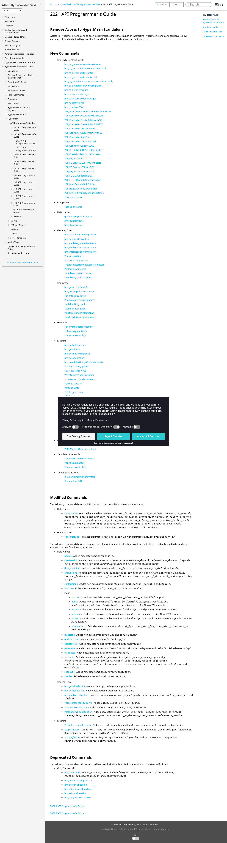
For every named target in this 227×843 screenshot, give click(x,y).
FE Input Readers (18, 225)
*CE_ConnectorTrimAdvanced (80, 141)
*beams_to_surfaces (75, 295)
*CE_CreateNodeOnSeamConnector (83, 150)
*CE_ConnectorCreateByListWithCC (83, 120)
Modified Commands (212, 31)
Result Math (13, 103)
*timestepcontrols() (75, 335)
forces (74, 609)
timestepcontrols (73, 225)
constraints (77, 597)
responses (69, 652)
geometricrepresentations (78, 216)
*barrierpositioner (74, 256)
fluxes (74, 601)
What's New (10, 17)
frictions (68, 588)
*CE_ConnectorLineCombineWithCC (83, 132)
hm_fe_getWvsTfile (74, 102)
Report (17, 114)
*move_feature (72, 737)
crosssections (71, 560)
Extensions (13, 70)
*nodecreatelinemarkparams (79, 300)
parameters (70, 648)
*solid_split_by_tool (74, 304)
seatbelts (69, 657)
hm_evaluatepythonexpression (80, 234)
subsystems (70, 513)
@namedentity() (73, 481)
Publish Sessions (12, 49)
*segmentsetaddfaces (76, 707)
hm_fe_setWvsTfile (74, 107)
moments (76, 614)
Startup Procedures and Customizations (16, 31)
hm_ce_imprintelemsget (77, 94)
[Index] (215, 7)
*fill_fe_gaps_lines (73, 392)
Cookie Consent (161, 829)
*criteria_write (71, 387)
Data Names (15, 216)
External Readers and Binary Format (20, 76)
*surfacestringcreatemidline (79, 312)
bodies (67, 555)
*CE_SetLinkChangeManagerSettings (84, 192)
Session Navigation (13, 45)
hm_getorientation (74, 357)
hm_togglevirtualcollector (78, 797)
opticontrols (70, 643)
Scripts (13, 233)
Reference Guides (19, 66)
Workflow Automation (15, 58)
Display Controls (12, 41)
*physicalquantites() (75, 462)
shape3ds (69, 671)
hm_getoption (84, 711)
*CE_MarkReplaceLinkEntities (79, 184)
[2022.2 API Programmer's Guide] (162, 4)
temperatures (78, 626)
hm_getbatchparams (75, 345)
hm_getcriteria (72, 349)
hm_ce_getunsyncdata (76, 89)
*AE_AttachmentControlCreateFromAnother (87, 111)
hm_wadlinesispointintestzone (80, 251)
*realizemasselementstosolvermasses (84, 264)
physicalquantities (74, 220)
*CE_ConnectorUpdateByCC (79, 145)
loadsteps (69, 634)
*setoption (70, 711)
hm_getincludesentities (76, 239)
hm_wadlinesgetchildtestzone (80, 247)
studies (68, 676)
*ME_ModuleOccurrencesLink (80, 449)
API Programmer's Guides (22, 123)
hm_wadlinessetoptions (76, 695)
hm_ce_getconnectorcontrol (79, 72)
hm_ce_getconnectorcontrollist (80, 77)
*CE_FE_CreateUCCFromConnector (82, 162)
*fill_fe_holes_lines (73, 396)
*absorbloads (71, 536)
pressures (76, 618)
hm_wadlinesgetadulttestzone (80, 243)
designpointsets (72, 568)
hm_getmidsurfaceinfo (76, 287)
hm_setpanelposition (75, 793)
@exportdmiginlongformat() (79, 476)
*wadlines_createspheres (77, 273)
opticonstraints (72, 639)
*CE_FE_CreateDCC (74, 158)
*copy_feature (71, 729)
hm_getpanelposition (75, 784)
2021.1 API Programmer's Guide (26, 142)
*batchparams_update (76, 366)
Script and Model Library (19, 253)
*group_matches (73, 206)
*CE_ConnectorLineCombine (79, 128)
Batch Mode (13, 86)
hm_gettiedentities (74, 690)
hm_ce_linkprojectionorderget (80, 98)
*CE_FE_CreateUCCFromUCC (79, 171)
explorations (71, 583)
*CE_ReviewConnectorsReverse (80, 188)
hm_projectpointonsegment (79, 291)
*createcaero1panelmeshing (79, 374)
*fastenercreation (73, 197)
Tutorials (9, 25)
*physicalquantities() (75, 331)
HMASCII (14, 229)
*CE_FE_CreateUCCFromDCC (79, 167)
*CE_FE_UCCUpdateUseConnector (82, 180)
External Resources (16, 90)
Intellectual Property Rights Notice (117, 829)
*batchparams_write (75, 370)
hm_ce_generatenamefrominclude (82, 64)
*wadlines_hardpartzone (77, 277)
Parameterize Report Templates (19, 53)
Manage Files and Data (15, 36)
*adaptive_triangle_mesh (77, 725)
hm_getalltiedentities (75, 686)
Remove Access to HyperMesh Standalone (213, 21)
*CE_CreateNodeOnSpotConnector (82, 154)
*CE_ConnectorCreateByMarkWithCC (83, 124)
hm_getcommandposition (78, 780)
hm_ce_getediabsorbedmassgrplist (82, 85)
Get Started (10, 21)
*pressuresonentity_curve (78, 702)
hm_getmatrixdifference (77, 353)
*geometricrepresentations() (79, 326)
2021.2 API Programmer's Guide (26, 149)
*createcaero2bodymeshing (79, 379)
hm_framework (72, 772)
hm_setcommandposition (78, 789)
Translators (13, 99)
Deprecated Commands (213, 36)
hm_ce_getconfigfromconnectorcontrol (85, 68)
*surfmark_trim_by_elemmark (80, 317)
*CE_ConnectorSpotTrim (77, 137)
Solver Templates (18, 237)
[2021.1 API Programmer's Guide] (177, 4)
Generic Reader (17, 82)
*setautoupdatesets (75, 268)
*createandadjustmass (76, 260)
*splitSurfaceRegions (75, 308)
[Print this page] (222, 5)
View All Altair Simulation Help (24, 262)
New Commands (210, 27)
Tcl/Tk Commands (16, 94)
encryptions (70, 572)
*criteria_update (73, 383)
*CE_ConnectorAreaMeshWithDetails (83, 115)
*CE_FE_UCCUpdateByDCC (78, 175)
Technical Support (143, 829)
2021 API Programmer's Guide (118, 4)
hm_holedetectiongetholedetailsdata (83, 362)
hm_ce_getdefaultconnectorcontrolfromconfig (88, 81)
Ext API (13, 220)
